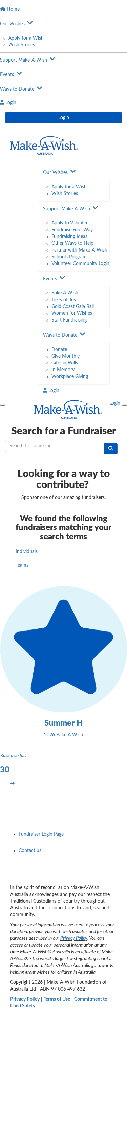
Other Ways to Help (72, 243)
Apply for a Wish (26, 38)
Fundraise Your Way (72, 230)
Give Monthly (65, 356)
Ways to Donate (60, 335)
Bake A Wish (64, 293)
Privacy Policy (73, 938)
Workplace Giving (69, 376)
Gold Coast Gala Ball (72, 306)
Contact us (30, 850)
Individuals (27, 551)
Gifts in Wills (64, 363)
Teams (22, 565)
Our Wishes (55, 172)
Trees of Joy (63, 300)
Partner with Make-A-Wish (79, 250)
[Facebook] (58, 873)
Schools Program (69, 257)
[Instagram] (111, 873)
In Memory (63, 369)
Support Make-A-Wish (66, 209)
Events (50, 279)
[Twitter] (94, 873)
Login (63, 117)
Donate (59, 349)
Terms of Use (57, 999)
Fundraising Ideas (69, 236)
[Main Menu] (2, 405)
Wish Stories (21, 45)
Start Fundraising (69, 320)
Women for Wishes (71, 313)
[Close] (124, 405)
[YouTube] (76, 873)
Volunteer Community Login (80, 263)
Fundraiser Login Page (41, 834)
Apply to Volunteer (70, 223)
